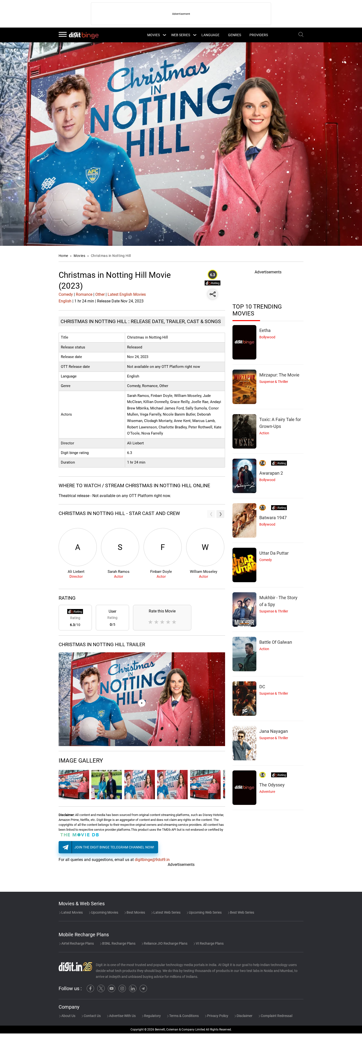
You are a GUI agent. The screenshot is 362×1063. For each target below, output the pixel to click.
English (65, 301)
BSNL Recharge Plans (118, 943)
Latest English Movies (127, 294)
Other (100, 294)
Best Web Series (241, 912)
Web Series (180, 35)
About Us (68, 1016)
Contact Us (92, 1016)
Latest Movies (72, 912)
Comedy (66, 294)
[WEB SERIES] (194, 35)
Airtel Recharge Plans (77, 943)
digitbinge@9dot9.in (152, 859)
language (210, 35)
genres (234, 35)
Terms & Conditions (183, 1016)
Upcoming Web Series (205, 912)
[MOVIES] (164, 35)
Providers (258, 35)
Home (63, 256)
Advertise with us (122, 1016)
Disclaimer (244, 1016)
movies (153, 35)
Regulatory (152, 1016)
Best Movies (135, 912)
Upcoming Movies (104, 912)
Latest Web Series (167, 912)
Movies (80, 256)
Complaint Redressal (276, 1016)
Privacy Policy (217, 1016)
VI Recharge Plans (209, 943)
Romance (84, 294)
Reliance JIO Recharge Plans (165, 943)
